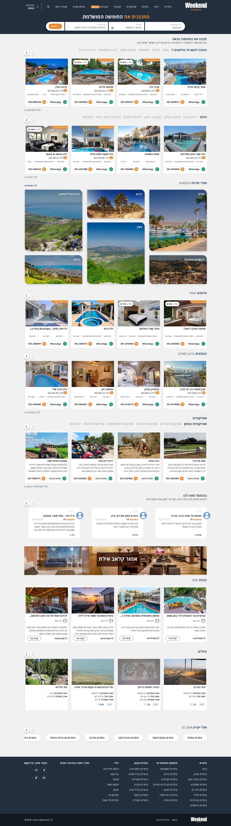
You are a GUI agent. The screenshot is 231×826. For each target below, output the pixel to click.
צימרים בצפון (200, 774)
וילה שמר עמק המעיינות (192, 154)
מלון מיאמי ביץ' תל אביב (192, 389)
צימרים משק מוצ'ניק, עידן (124, 515)
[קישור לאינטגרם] (36, 770)
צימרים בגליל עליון (139, 789)
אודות (116, 779)
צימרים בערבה (96, 737)
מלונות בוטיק (172, 117)
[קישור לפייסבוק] (44, 770)
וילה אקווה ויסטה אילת (101, 154)
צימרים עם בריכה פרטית (62, 737)
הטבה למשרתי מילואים (190, 50)
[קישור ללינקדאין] (44, 778)
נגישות (174, 819)
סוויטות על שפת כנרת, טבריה (186, 515)
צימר (204, 768)
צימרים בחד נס (199, 789)
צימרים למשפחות (168, 768)
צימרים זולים (200, 795)
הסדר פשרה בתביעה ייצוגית (74, 763)
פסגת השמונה (152, 154)
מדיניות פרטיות (163, 819)
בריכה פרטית (87, 50)
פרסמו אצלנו (79, 6)
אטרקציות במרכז (146, 423)
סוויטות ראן (107, 389)
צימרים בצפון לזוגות (163, 737)
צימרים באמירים (140, 779)
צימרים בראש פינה (138, 768)
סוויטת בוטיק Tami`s (194, 328)
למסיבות (87, 117)
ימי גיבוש (75, 423)
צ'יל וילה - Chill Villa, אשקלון (58, 515)
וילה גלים (108, 328)
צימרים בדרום (170, 774)
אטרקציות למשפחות (120, 423)
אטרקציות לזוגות (94, 423)
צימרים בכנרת (141, 784)
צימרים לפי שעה (110, 800)
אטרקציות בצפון (195, 423)
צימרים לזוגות (170, 789)
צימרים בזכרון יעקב (128, 737)
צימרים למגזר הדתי (108, 117)
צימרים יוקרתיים (169, 779)
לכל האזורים (31, 185)
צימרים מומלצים (199, 784)
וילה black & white (56, 154)
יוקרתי (156, 50)
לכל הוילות (31, 177)
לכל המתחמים (33, 110)
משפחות (144, 50)
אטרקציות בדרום (170, 423)
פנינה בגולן (61, 87)
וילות (203, 117)
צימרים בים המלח (168, 795)
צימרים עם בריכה (198, 800)
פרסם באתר (113, 784)
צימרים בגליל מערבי (138, 774)
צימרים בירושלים (27, 737)
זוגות (166, 50)
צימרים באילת (194, 737)
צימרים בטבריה (140, 800)
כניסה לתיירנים (111, 768)
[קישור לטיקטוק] (36, 778)
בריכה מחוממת (108, 50)
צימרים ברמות (141, 795)
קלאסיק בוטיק (152, 389)
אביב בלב (154, 87)
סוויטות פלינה (106, 87)
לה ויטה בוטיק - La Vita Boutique (48, 328)
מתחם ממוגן (128, 50)
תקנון (116, 789)
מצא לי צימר (61, 6)
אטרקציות (114, 795)
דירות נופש (190, 117)
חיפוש (54, 26)
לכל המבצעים (33, 412)
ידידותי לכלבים (132, 117)
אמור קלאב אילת (196, 87)
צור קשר (114, 774)
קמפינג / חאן (153, 117)
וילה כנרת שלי (59, 389)
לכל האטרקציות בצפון (37, 486)
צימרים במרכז (170, 800)
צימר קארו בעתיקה (149, 328)
